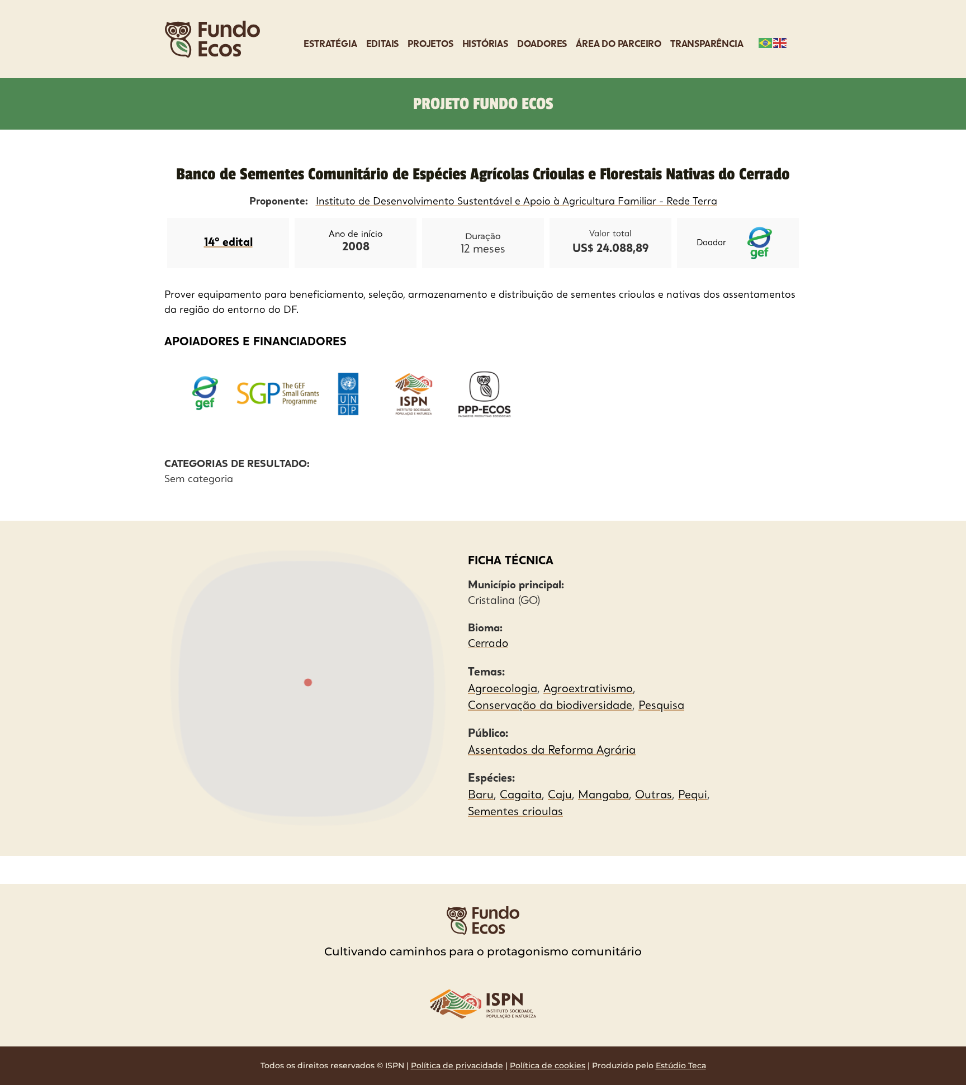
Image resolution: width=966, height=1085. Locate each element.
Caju (560, 795)
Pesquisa (661, 706)
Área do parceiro (618, 44)
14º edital (228, 243)
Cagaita (521, 795)
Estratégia (330, 44)
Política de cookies (547, 1065)
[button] (308, 683)
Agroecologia (502, 689)
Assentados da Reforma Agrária (552, 750)
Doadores (542, 44)
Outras (653, 795)
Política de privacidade (457, 1065)
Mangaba (603, 795)
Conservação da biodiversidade (550, 706)
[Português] (766, 41)
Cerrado (488, 644)
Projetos (430, 44)
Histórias (485, 44)
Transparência (706, 44)
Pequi (692, 795)
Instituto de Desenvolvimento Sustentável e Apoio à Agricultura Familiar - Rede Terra (516, 202)
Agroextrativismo (588, 689)
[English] (780, 41)
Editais (382, 44)
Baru (481, 795)
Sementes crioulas (515, 812)
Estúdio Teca (681, 1065)
